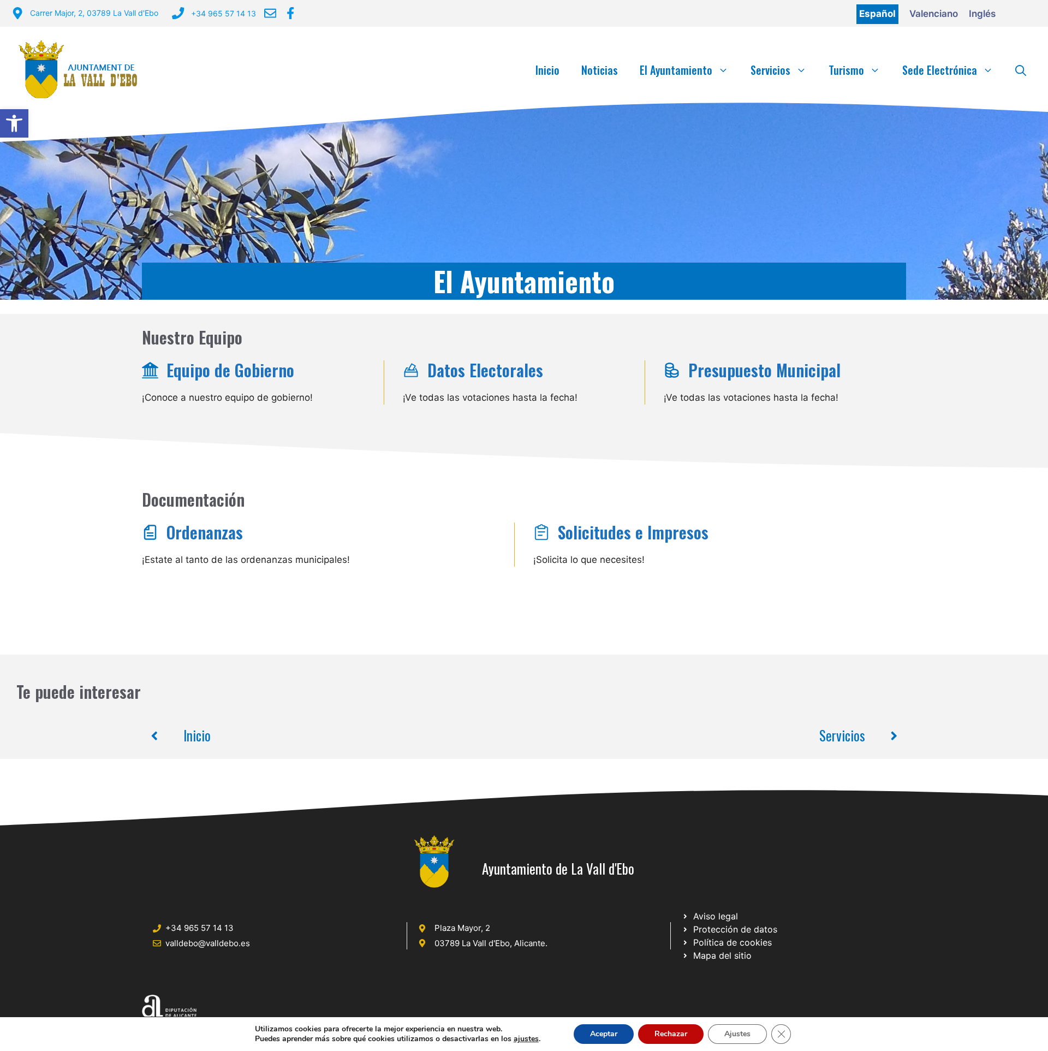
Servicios (770, 70)
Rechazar (670, 1034)
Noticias (599, 70)
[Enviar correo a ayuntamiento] (270, 13)
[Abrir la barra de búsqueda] (1020, 70)
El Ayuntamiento (676, 70)
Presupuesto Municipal (764, 370)
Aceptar (603, 1034)
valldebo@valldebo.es (207, 943)
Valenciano (933, 13)
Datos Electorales (485, 370)
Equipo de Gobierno (230, 370)
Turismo (846, 70)
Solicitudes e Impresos (633, 532)
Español (877, 13)
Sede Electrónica (939, 70)
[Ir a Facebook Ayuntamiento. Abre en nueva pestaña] (290, 13)
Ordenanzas (204, 532)
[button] (14, 123)
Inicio (547, 70)
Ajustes (737, 1034)
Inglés (982, 13)
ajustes (526, 1039)
